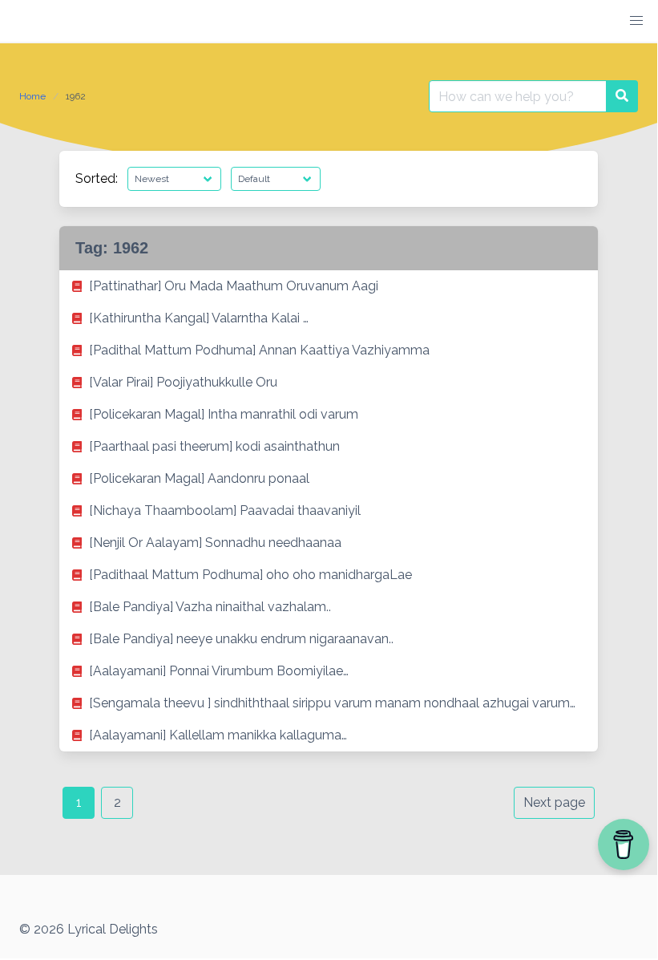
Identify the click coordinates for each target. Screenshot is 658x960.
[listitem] (328, 286)
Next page (554, 802)
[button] (636, 21)
